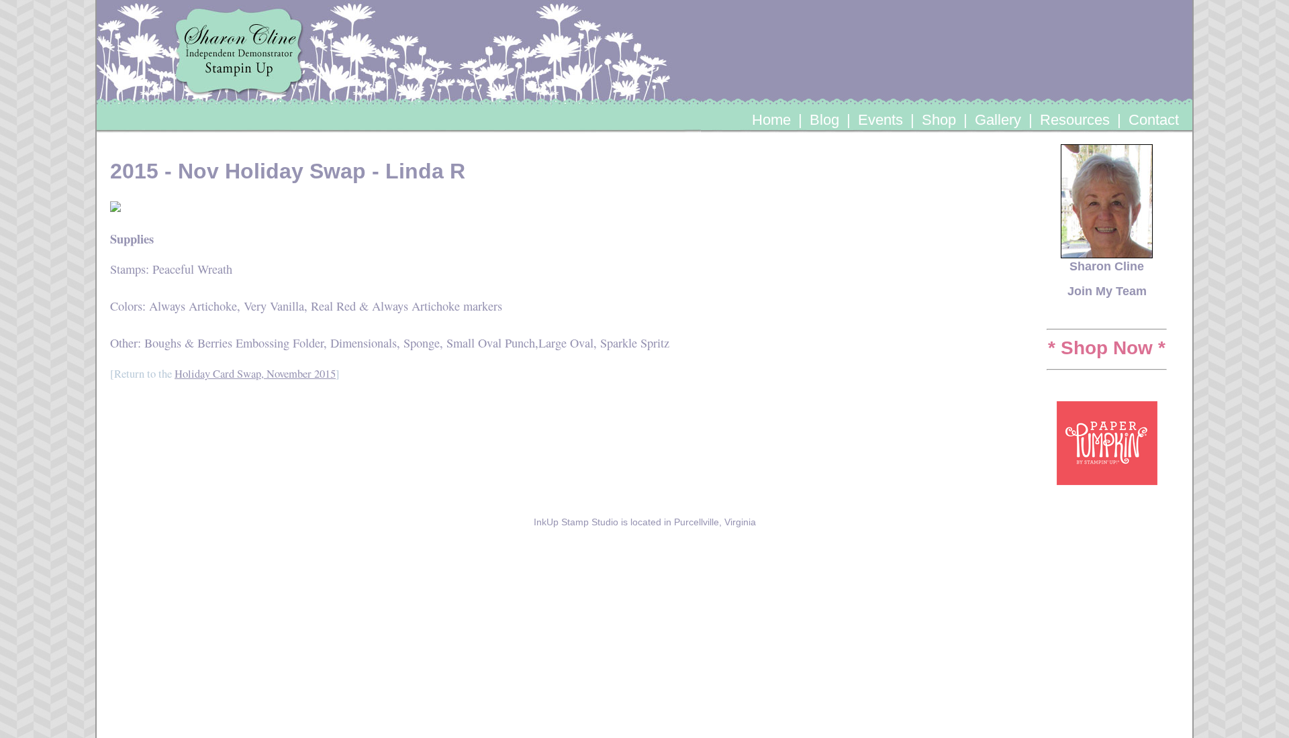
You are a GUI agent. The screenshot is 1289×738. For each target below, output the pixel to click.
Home (771, 119)
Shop (939, 119)
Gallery (998, 119)
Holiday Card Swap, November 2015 (255, 373)
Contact (1154, 119)
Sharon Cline (1106, 266)
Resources (1075, 119)
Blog (824, 119)
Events (880, 119)
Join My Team (1107, 291)
